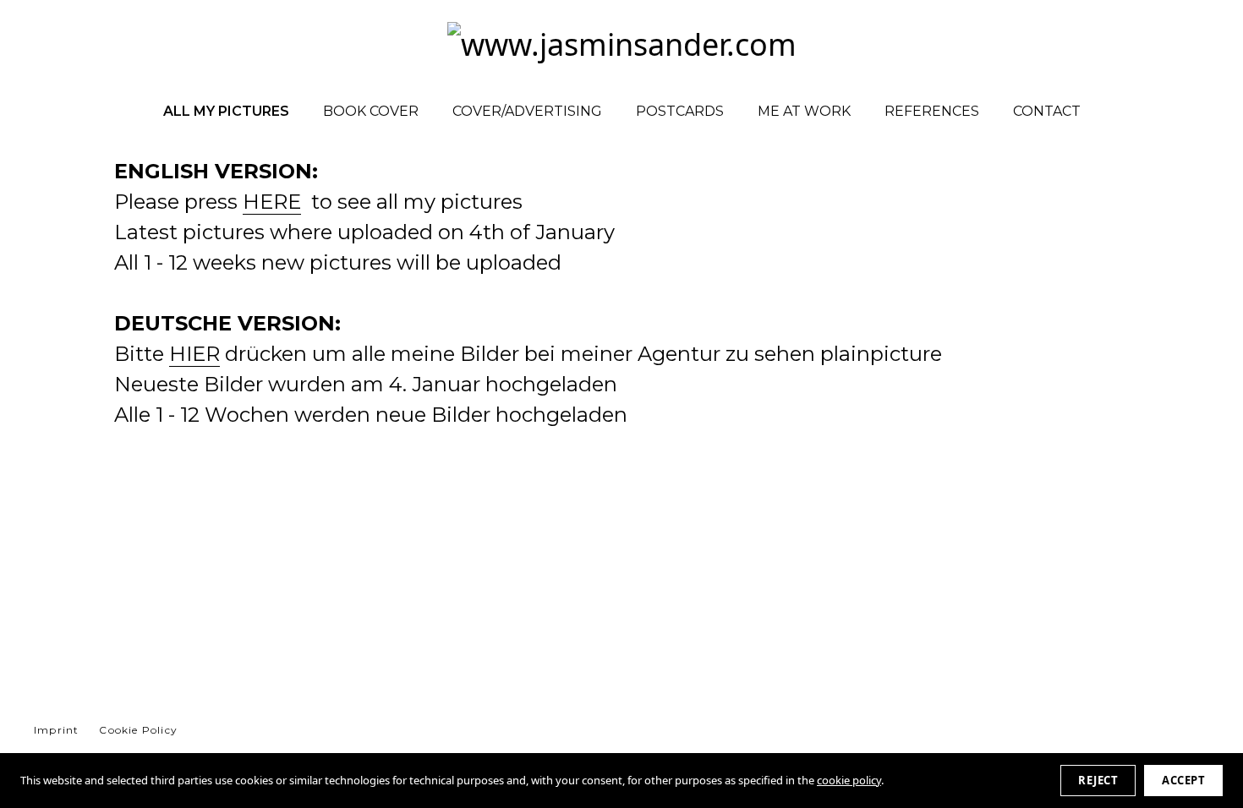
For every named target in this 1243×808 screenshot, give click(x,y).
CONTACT (1047, 111)
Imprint (56, 729)
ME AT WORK (804, 111)
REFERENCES (931, 111)
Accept (1183, 780)
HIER (194, 353)
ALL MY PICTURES (226, 111)
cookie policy (849, 780)
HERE (272, 201)
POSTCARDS (680, 111)
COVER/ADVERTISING (527, 111)
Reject (1098, 780)
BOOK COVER (371, 111)
